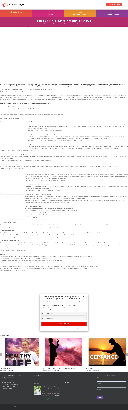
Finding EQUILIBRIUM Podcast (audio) (12, 378)
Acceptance (89, 368)
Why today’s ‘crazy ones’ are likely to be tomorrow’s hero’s (59, 368)
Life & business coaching (8, 386)
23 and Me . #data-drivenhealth (110, 227)
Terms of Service (38, 375)
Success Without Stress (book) (10, 384)
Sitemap (67, 382)
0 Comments (10, 370)
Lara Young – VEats (5, 368)
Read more (57, 395)
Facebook (67, 375)
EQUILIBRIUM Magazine (8, 380)
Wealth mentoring (7, 388)
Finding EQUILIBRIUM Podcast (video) (11, 375)
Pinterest (67, 380)
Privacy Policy (37, 378)
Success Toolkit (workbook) (9, 382)
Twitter (67, 378)
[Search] (125, 4)
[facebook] (125, 407)
